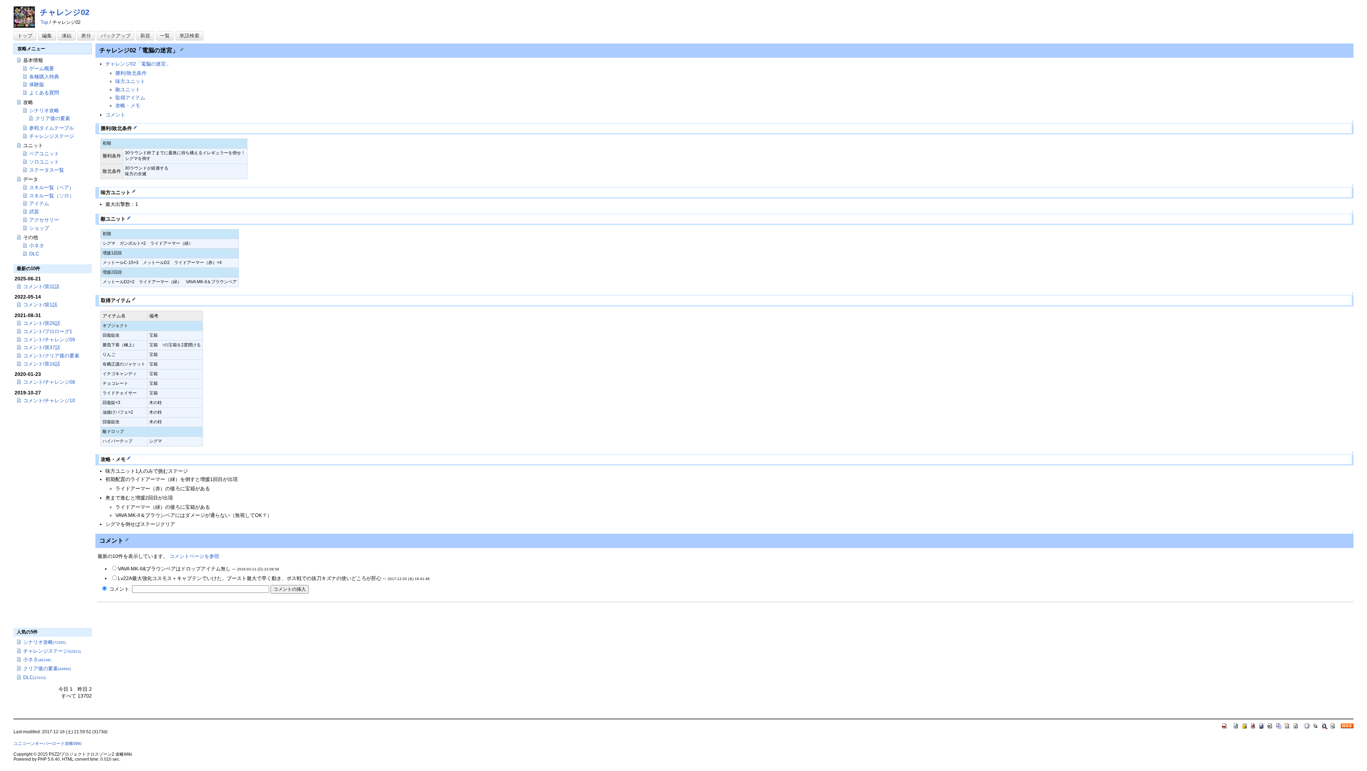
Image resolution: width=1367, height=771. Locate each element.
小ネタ (36, 245)
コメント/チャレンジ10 (49, 400)
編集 (47, 35)
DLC (34, 254)
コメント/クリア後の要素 (51, 355)
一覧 (165, 35)
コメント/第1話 (40, 304)
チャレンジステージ (51, 136)
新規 (145, 35)
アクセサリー (44, 220)
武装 (34, 211)
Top (44, 22)
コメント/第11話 (41, 286)
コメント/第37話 (41, 347)
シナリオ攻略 (44, 110)
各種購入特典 (44, 76)
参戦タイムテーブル (51, 128)
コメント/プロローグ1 (47, 331)
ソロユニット (44, 162)
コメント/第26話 (41, 323)
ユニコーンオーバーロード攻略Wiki (48, 743)
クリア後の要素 (52, 118)
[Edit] (181, 49)
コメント (115, 115)
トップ (24, 35)
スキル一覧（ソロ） (51, 195)
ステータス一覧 (46, 170)
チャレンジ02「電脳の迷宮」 (138, 64)
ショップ (39, 228)
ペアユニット (44, 153)
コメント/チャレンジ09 (49, 339)
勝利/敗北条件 (131, 73)
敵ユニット (127, 89)
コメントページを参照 (194, 556)
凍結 (67, 35)
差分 (86, 35)
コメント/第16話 (41, 364)
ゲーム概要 (41, 68)
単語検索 (189, 35)
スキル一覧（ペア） (51, 187)
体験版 (36, 84)
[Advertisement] (160, 658)
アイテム (39, 203)
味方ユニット (130, 81)
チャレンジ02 (64, 12)
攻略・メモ (127, 105)
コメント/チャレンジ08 (49, 382)
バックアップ (116, 35)
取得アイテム (130, 97)
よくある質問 (44, 92)
